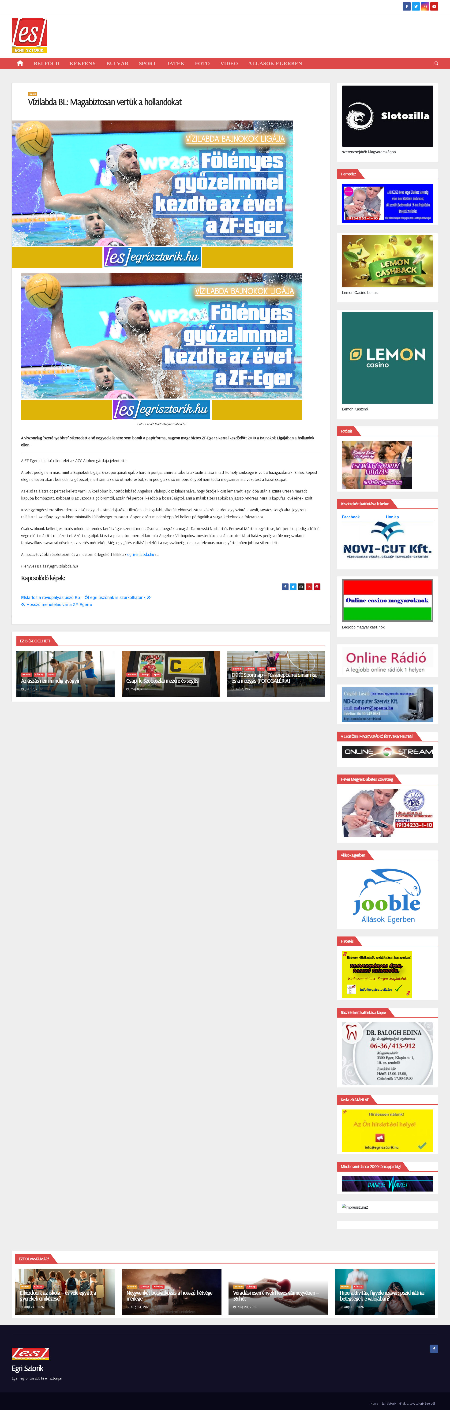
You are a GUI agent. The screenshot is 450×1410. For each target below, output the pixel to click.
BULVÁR (117, 63)
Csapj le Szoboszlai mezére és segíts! (162, 680)
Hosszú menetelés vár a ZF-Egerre (58, 604)
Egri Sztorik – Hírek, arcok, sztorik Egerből (408, 1403)
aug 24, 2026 (34, 1307)
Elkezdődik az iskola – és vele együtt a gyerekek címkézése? (58, 1295)
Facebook (351, 517)
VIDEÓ (229, 63)
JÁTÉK (176, 63)
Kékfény (158, 1286)
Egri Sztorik (27, 1368)
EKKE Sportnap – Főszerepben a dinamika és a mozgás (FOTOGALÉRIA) (274, 677)
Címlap (39, 674)
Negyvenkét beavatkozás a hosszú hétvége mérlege (169, 1295)
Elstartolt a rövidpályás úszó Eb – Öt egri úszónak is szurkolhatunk (84, 597)
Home (374, 1403)
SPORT (148, 63)
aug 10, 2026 (354, 1307)
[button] (436, 63)
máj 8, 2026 (139, 689)
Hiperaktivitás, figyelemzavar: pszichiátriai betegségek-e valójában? (382, 1295)
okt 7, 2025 (244, 689)
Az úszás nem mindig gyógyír (50, 680)
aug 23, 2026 (247, 1307)
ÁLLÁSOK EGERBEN (275, 63)
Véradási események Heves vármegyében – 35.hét (276, 1295)
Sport (33, 94)
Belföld (26, 674)
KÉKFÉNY (83, 63)
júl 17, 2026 (34, 689)
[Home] (20, 63)
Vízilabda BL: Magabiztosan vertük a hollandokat (104, 101)
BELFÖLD (47, 63)
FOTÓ (202, 63)
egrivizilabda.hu (140, 554)
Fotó (261, 668)
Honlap (392, 517)
